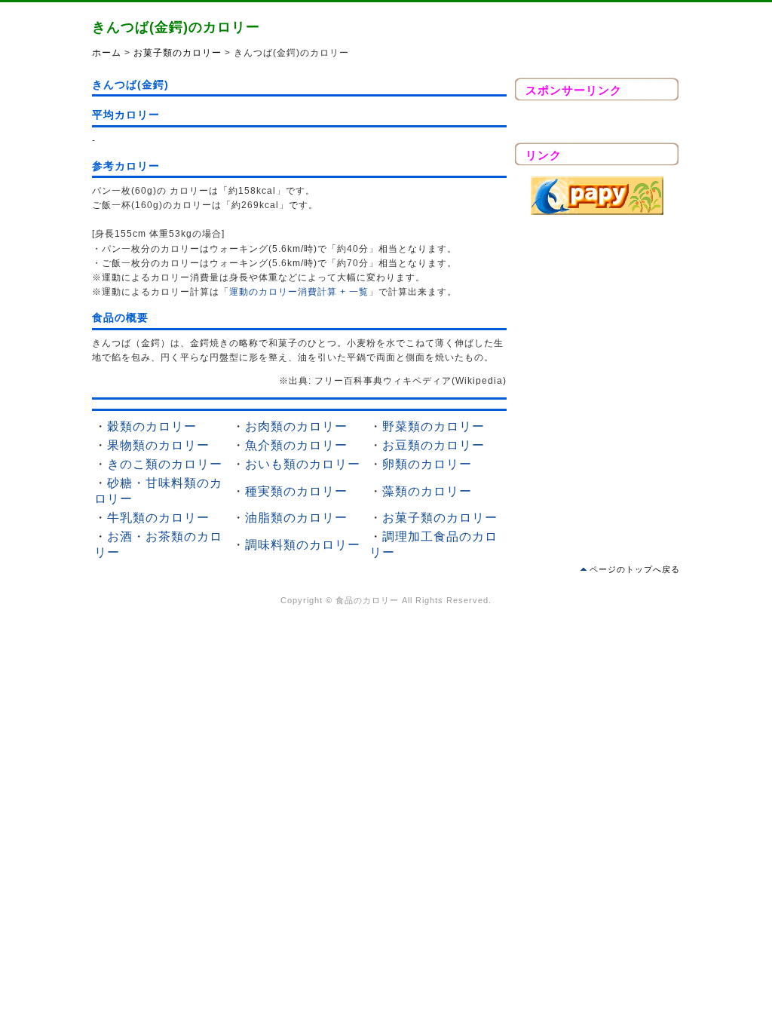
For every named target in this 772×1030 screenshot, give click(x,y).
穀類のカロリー (152, 426)
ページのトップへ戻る (635, 569)
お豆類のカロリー (433, 445)
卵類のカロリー (427, 464)
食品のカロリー (367, 600)
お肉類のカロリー (296, 426)
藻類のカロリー (427, 491)
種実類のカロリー (296, 491)
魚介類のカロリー (296, 445)
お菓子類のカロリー (177, 53)
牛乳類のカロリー (158, 517)
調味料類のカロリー (302, 544)
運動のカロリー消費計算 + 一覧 (299, 292)
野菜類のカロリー (433, 426)
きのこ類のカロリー (164, 464)
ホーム (106, 53)
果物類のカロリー (158, 445)
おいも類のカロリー (302, 464)
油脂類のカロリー (296, 517)
